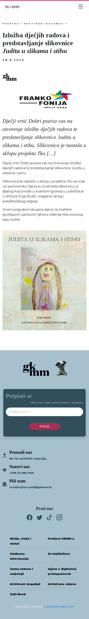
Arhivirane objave (62, 584)
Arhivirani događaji (44, 23)
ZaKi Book (18, 594)
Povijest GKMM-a (61, 538)
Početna (10, 23)
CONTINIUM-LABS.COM (58, 606)
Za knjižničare (59, 553)
